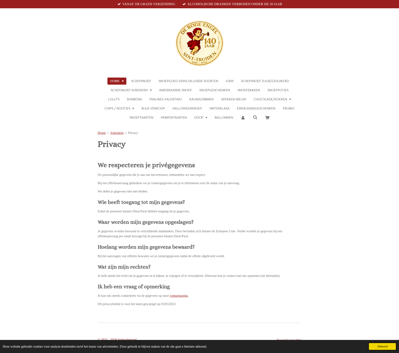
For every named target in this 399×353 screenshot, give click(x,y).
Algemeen (117, 133)
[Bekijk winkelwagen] (267, 117)
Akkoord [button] (382, 346)
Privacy (133, 133)
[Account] (243, 117)
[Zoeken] (255, 117)
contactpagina (179, 295)
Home (102, 133)
